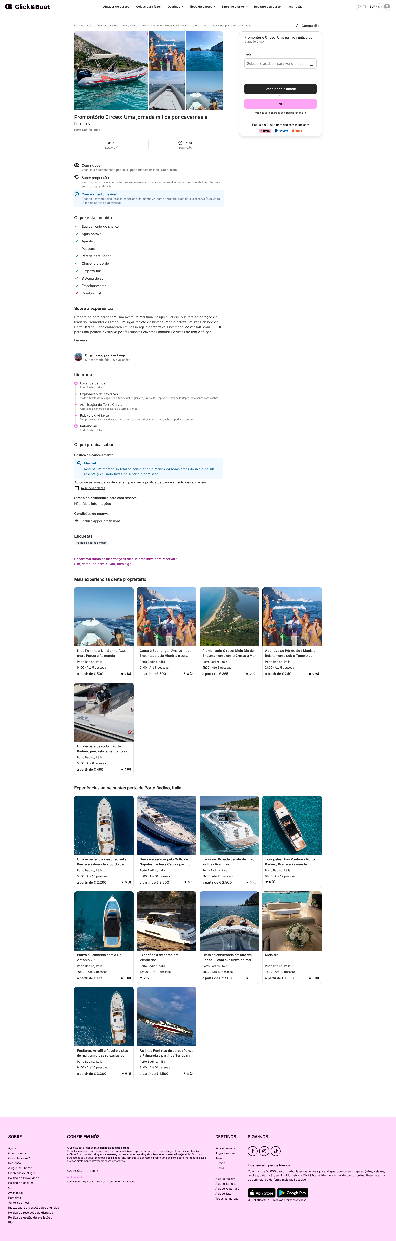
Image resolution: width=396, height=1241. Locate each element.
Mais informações (97, 504)
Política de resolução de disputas (30, 1212)
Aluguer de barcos (116, 6)
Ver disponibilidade (280, 89)
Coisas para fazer (148, 6)
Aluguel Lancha (225, 1183)
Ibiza (218, 1158)
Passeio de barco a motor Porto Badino (152, 25)
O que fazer (89, 25)
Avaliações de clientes (83, 1170)
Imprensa (14, 1163)
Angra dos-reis (225, 1153)
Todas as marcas (226, 1198)
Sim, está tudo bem (89, 564)
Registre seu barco (267, 6)
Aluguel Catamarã (227, 1188)
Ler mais (80, 340)
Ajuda (12, 1148)
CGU (11, 1187)
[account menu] (387, 7)
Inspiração (295, 6)
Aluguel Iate (223, 1193)
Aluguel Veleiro (225, 1178)
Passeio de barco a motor (113, 25)
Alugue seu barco (20, 1168)
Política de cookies (20, 1183)
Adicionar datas (93, 488)
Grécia (219, 1168)
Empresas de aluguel (22, 1173)
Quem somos (17, 1153)
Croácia (220, 1163)
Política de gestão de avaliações (30, 1217)
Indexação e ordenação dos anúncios (33, 1207)
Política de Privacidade (23, 1178)
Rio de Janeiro (225, 1148)
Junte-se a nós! (18, 1202)
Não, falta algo (120, 564)
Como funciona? (19, 1158)
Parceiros (14, 1197)
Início (77, 25)
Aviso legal (15, 1192)
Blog (11, 1222)
